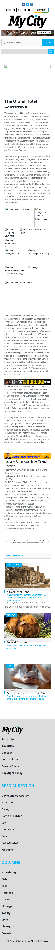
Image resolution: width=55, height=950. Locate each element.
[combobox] (20, 42)
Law (3, 822)
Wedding (7, 850)
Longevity (7, 829)
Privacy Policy (10, 766)
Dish (4, 879)
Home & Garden (11, 816)
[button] (51, 51)
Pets (4, 836)
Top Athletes (9, 843)
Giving (5, 809)
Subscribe (7, 739)
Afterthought (10, 872)
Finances (7, 893)
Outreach (11, 615)
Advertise (7, 746)
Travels (6, 933)
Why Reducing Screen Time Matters (28, 695)
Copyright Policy (11, 773)
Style (4, 920)
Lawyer (6, 899)
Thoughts (7, 926)
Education (8, 802)
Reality (5, 913)
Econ (4, 886)
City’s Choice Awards (15, 795)
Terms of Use (9, 759)
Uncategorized (14, 565)
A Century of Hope (26, 596)
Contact (6, 752)
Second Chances (26, 645)
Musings (6, 906)
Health (10, 666)
